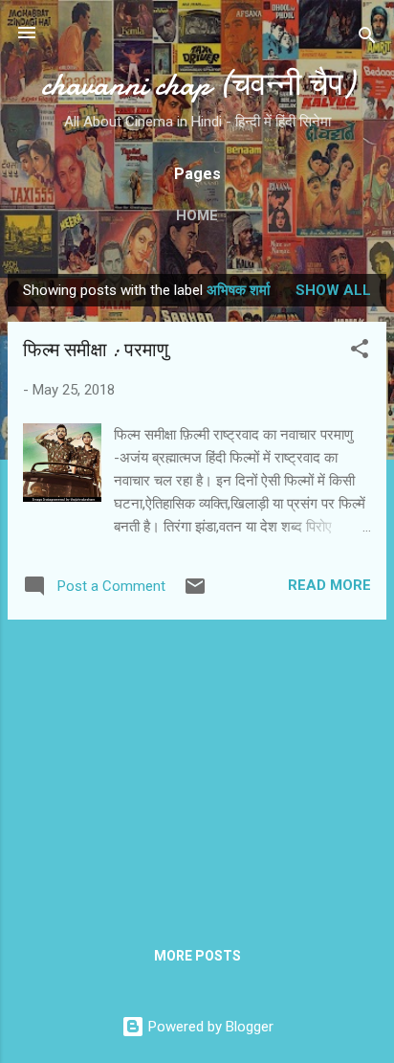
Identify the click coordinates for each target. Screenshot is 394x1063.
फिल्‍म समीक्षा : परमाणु (95, 350)
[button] (359, 352)
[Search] (367, 39)
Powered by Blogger (209, 1026)
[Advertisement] (197, 769)
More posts (197, 955)
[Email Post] (195, 592)
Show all (333, 290)
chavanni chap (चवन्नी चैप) (197, 84)
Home (197, 215)
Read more (329, 585)
